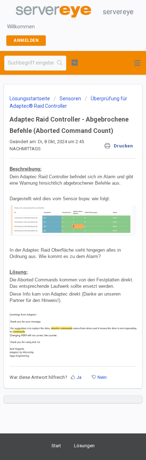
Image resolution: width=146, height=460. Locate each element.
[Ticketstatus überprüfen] (75, 62)
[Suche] (60, 63)
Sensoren (70, 98)
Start (56, 445)
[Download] (60, 226)
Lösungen (84, 445)
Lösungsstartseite (30, 98)
